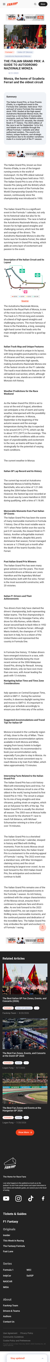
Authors (7, 1316)
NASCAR (7, 1281)
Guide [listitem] (18, 1063)
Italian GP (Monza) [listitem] (23, 1008)
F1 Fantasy (10, 1221)
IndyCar (7, 1275)
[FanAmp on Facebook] (43, 1198)
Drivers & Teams (11, 1311)
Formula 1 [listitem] (8, 1008)
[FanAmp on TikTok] (31, 1198)
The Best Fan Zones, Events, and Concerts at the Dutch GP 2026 (24, 1054)
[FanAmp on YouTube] (6, 1198)
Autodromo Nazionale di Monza (18, 56)
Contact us (8, 1322)
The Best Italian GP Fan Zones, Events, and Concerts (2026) (24, 999)
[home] (12, 4)
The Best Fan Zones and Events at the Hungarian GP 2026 (22, 1109)
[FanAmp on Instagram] (18, 1198)
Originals (9, 1229)
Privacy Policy (26, 1333)
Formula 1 (9, 52)
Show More (23, 1132)
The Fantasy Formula (14, 1246)
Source (25, 301)
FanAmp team (10, 1305)
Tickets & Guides (14, 1214)
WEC (29, 1270)
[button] (4, 4)
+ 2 (26, 1063)
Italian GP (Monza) (25, 52)
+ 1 (37, 1008)
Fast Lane (8, 1251)
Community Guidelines (13, 1337)
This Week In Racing (13, 1241)
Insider (6, 1235)
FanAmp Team (9, 1013)
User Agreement (10, 1333)
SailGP (30, 1275)
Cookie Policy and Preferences (16, 1341)
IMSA (6, 1287)
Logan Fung (8, 1068)
